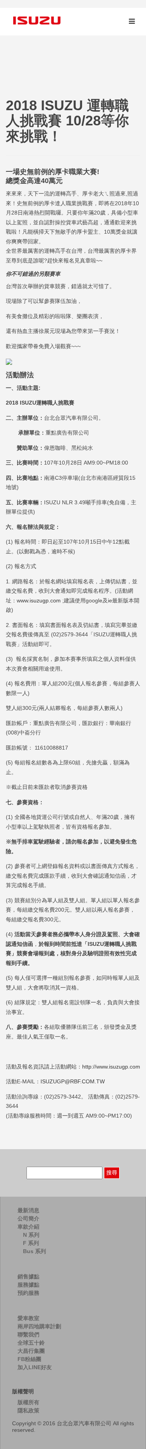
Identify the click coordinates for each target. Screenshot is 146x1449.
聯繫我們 (28, 1334)
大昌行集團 (31, 1351)
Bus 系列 (34, 1251)
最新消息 (28, 1210)
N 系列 (31, 1235)
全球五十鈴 (31, 1343)
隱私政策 (28, 1410)
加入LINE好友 (35, 1367)
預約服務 (28, 1293)
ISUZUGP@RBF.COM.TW (72, 1081)
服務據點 (28, 1285)
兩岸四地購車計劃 (39, 1326)
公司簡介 (28, 1218)
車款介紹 (28, 1227)
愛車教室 (28, 1318)
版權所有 (28, 1402)
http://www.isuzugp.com (111, 1066)
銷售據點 (28, 1276)
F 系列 (31, 1243)
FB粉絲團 (29, 1359)
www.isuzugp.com (39, 600)
